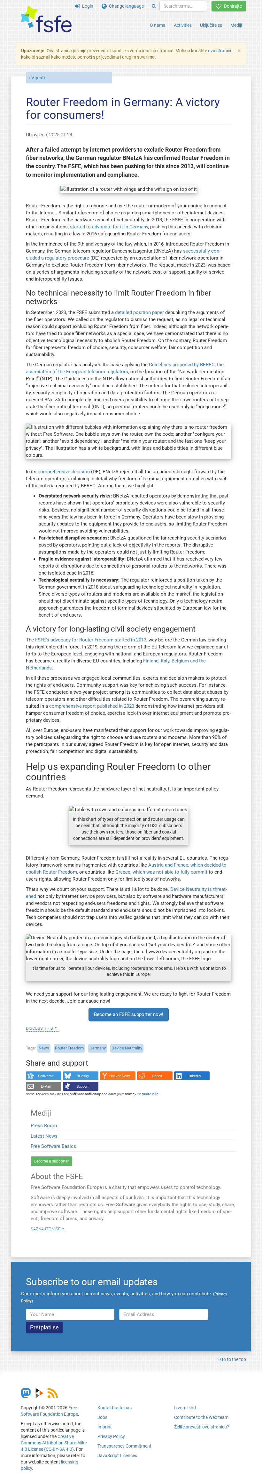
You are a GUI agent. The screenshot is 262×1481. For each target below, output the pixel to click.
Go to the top (233, 1359)
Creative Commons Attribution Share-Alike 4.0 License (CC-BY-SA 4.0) (54, 1443)
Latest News (44, 1136)
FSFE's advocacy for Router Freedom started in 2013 (90, 640)
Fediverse (46, 1076)
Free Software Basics (53, 1146)
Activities (183, 25)
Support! (82, 1086)
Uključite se (211, 25)
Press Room (44, 1125)
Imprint (104, 1426)
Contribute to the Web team (201, 1417)
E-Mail (45, 1086)
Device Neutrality (127, 1048)
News (44, 1048)
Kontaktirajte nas (114, 1407)
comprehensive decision (64, 472)
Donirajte (232, 6)
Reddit (157, 1076)
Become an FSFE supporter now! (128, 1014)
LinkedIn (194, 1076)
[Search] (154, 6)
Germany (97, 1048)
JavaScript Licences (117, 1455)
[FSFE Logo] (46, 19)
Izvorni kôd (185, 1407)
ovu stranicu (220, 50)
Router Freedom (69, 1048)
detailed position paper (139, 312)
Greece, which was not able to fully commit (161, 872)
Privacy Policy (111, 1436)
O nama (158, 25)
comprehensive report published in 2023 (92, 706)
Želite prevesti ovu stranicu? (201, 1426)
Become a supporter (51, 1161)
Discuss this (39, 1027)
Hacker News (120, 1076)
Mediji (236, 25)
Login (86, 6)
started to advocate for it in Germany (109, 227)
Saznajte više (45, 1228)
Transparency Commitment (124, 1446)
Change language (125, 6)
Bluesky (83, 1076)
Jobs (102, 1417)
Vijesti (38, 78)
